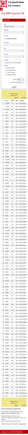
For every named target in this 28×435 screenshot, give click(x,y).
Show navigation (1, 9)
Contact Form (22, 424)
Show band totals (11, 70)
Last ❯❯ (23, 97)
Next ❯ (17, 97)
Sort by (15, 79)
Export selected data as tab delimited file (11, 408)
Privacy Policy (20, 432)
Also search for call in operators (13, 62)
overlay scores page (12, 38)
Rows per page (14, 82)
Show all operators (11, 74)
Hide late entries (11, 67)
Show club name (11, 72)
